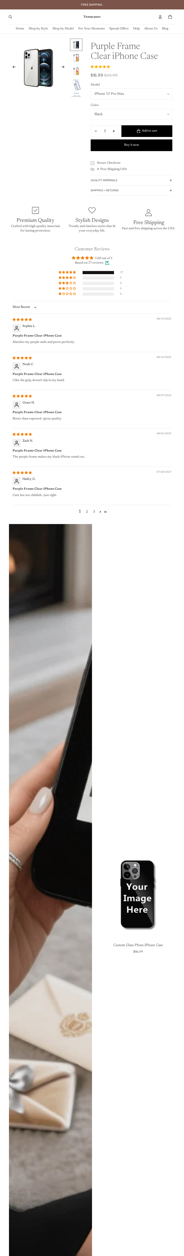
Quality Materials (104, 180)
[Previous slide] (12, 68)
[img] (22, 320)
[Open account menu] (160, 17)
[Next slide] (64, 68)
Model (95, 84)
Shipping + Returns (104, 190)
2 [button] (87, 511)
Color (95, 105)
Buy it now (131, 145)
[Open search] (10, 17)
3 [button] (94, 511)
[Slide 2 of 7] (76, 58)
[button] (100, 67)
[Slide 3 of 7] (76, 71)
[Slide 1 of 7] (76, 45)
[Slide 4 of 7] (76, 84)
